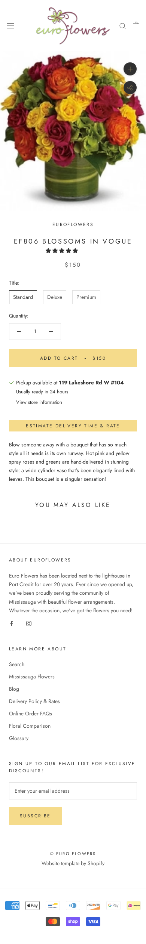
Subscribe (35, 816)
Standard (23, 297)
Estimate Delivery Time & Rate (73, 426)
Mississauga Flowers (32, 676)
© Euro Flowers (73, 854)
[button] (62, 250)
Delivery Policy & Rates (34, 701)
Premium (86, 297)
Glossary (18, 738)
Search (16, 664)
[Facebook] (11, 623)
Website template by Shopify (73, 863)
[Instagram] (28, 623)
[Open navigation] (10, 26)
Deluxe (54, 297)
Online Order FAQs (30, 713)
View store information (39, 402)
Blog (14, 689)
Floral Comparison (30, 726)
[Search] (122, 25)
